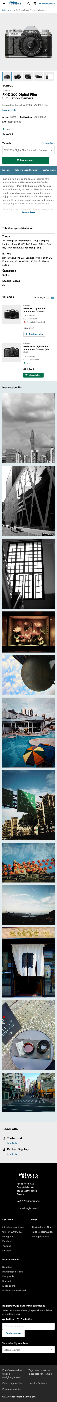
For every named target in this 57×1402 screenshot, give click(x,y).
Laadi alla (12, 1143)
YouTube (6, 1245)
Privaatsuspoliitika (11, 1389)
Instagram (7, 1236)
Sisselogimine (48, 3)
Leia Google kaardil (28, 1208)
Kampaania (8, 1276)
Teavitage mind (36, 334)
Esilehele (5, 10)
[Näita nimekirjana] (52, 297)
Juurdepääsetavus (40, 1236)
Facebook (7, 1241)
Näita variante (48, 143)
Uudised (6, 1281)
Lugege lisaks (9, 110)
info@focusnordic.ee (13, 1227)
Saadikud (7, 1267)
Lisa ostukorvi (27, 160)
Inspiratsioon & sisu (12, 1271)
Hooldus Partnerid (38, 1383)
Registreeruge (13, 1333)
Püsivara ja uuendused (14, 1290)
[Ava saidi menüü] (5, 3)
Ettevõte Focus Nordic (42, 1227)
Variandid (6, 143)
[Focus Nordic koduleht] (15, 3)
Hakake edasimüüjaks (42, 1231)
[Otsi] (28, 3)
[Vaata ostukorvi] (34, 3)
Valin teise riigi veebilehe (15, 1343)
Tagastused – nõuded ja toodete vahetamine (40, 1372)
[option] (7, 76)
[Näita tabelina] (47, 297)
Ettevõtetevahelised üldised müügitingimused (12, 1374)
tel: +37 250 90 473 (12, 1231)
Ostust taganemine (12, 1383)
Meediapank (8, 1285)
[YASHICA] (7, 86)
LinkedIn (6, 1250)
